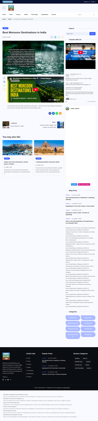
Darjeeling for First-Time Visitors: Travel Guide (80, 206)
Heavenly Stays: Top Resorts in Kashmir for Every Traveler (79, 266)
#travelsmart (90, 92)
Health (26, 14)
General (54, 14)
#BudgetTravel (69, 92)
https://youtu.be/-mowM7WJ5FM (73, 89)
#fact (70, 93)
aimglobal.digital (66, 387)
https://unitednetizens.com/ (76, 83)
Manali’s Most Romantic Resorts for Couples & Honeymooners (80, 276)
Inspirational (44, 14)
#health (91, 93)
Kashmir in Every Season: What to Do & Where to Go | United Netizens (80, 255)
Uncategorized (73, 335)
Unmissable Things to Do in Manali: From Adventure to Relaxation (78, 285)
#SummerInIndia (76, 92)
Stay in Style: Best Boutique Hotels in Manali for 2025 (78, 280)
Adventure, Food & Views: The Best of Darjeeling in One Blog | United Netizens (80, 233)
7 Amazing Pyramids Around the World (47, 162)
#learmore (84, 93)
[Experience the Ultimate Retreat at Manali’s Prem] (80, 173)
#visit (88, 93)
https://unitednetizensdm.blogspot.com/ (81, 84)
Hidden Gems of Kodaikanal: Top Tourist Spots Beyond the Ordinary (79, 303)
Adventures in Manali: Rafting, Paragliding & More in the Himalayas (79, 271)
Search (92, 33)
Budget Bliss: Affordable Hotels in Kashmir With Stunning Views (80, 250)
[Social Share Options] (66, 101)
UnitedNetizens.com (75, 74)
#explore (80, 93)
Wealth (88, 334)
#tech (67, 95)
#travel (67, 93)
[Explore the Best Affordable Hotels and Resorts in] (80, 121)
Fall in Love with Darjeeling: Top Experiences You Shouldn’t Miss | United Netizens (79, 239)
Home (4, 14)
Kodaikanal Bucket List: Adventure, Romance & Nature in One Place (80, 297)
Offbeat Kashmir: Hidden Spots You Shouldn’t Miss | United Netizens (79, 261)
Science (18, 14)
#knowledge (74, 93)
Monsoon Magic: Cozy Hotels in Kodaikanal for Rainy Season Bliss (80, 291)
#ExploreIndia (84, 92)
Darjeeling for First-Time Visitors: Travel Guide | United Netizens (80, 227)
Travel (11, 14)
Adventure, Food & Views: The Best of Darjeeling (54, 374)
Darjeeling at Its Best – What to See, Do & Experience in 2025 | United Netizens (80, 245)
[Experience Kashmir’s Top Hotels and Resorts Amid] (80, 156)
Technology (34, 14)
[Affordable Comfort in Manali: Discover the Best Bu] (80, 138)
